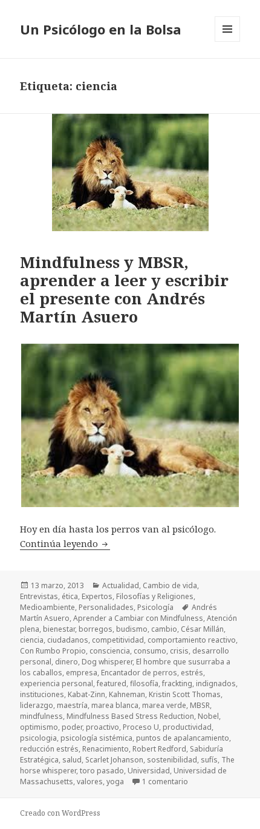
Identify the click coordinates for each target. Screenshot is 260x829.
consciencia (109, 651)
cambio (164, 629)
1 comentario (165, 781)
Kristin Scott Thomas (185, 694)
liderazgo (36, 705)
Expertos (97, 596)
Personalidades (106, 607)
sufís (209, 760)
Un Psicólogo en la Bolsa (100, 29)
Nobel (208, 716)
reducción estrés (49, 749)
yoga (115, 781)
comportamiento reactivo (192, 640)
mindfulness (41, 716)
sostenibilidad (172, 760)
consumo (150, 651)
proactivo (102, 727)
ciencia (32, 640)
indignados (216, 683)
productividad (187, 727)
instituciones (42, 694)
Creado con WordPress (60, 813)
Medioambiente (47, 607)
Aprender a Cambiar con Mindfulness (138, 618)
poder (72, 727)
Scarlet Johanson (114, 760)
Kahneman (127, 694)
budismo (132, 629)
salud (72, 760)
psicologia (38, 738)
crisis (179, 651)
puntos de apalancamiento (182, 738)
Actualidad (120, 585)
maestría (72, 705)
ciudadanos (67, 640)
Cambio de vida (170, 585)
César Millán (202, 629)
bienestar (59, 629)
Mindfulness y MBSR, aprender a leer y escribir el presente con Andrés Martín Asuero (124, 289)
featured (111, 683)
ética (70, 596)
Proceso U (141, 727)
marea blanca (114, 705)
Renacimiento (105, 749)
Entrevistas (39, 596)
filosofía (144, 683)
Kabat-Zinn (86, 694)
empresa (81, 672)
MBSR (200, 705)
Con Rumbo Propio (53, 651)
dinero (66, 662)
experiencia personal (56, 683)
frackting (177, 683)
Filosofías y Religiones (154, 596)
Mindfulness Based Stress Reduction (130, 716)
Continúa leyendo (65, 543)
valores (90, 781)
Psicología (155, 607)
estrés (192, 672)
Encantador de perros (139, 672)
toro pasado (102, 770)
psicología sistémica (96, 738)
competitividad (118, 640)
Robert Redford (159, 749)
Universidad (149, 770)
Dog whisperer (107, 662)
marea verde (164, 705)
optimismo (39, 727)
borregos (95, 629)
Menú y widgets (227, 41)
